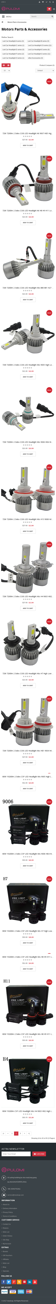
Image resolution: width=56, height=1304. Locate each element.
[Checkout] (46, 2)
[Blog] (50, 2)
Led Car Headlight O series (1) (13, 58)
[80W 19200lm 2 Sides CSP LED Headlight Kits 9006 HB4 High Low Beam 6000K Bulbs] (28, 824)
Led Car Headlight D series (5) (13, 50)
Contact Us (7, 1224)
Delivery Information (10, 1208)
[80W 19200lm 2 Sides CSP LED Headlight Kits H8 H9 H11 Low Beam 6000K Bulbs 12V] (28, 1004)
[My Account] (39, 2)
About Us (6, 1204)
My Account (7, 1244)
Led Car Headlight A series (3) (13, 41)
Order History (7, 1236)
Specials (6, 1271)
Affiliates (6, 1259)
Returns (5, 1228)
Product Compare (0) (47, 65)
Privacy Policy (8, 1212)
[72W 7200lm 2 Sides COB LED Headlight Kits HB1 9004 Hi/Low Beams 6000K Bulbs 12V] (28, 720)
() (54, 9)
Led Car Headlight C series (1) (13, 45)
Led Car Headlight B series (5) (38, 41)
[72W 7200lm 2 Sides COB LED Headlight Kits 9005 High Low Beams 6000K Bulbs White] (28, 335)
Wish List (6, 1232)
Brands (5, 1251)
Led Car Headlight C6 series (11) (39, 45)
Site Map (6, 1240)
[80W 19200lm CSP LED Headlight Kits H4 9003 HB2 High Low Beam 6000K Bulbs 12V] (28, 1081)
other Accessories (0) (35, 58)
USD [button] (2, 2)
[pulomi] (13, 10)
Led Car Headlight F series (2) (13, 54)
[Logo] (13, 1170)
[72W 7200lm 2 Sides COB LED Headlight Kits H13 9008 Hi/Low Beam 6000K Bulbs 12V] (28, 489)
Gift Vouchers (7, 1255)
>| (29, 1133)
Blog (4, 1267)
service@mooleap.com (15, 1195)
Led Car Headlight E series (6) (39, 50)
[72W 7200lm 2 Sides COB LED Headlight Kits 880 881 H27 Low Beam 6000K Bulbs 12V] (28, 258)
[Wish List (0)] (43, 2)
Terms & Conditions (10, 1216)
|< (3, 1133)
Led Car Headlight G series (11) (39, 54)
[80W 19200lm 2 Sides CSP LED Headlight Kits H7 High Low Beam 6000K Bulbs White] (28, 901)
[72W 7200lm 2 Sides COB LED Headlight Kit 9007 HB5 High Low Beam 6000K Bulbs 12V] (28, 103)
